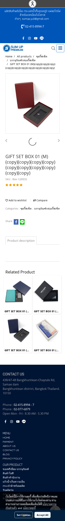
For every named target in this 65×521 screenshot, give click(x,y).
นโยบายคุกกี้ (29, 508)
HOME (6, 437)
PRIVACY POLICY (12, 458)
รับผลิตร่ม (8, 490)
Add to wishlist (17, 200)
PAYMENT (8, 441)
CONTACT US (11, 450)
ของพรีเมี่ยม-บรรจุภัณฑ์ (16, 469)
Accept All (42, 514)
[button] (52, 48)
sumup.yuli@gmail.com (35, 18)
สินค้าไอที (8, 473)
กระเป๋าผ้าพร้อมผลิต (14, 485)
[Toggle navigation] (60, 48)
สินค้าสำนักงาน (11, 477)
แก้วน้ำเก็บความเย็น (14, 481)
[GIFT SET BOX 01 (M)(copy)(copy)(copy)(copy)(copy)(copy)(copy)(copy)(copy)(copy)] (32, 104)
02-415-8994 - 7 (24, 405)
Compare (41, 200)
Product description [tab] (21, 241)
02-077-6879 (22, 409)
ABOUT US (9, 446)
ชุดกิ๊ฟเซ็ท (26, 208)
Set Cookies (23, 514)
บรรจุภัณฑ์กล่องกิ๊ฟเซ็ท (47, 208)
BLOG (6, 454)
